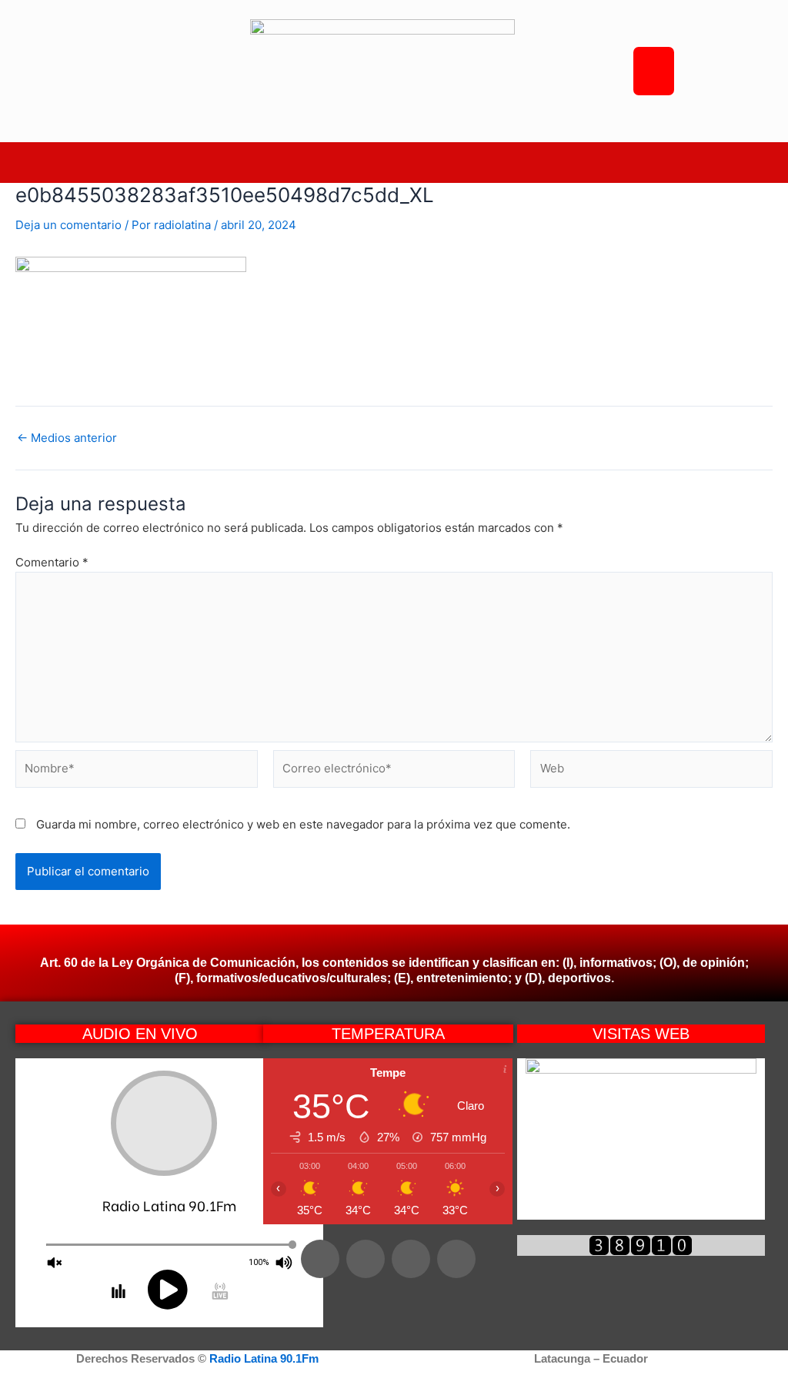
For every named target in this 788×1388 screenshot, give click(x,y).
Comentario (51, 562)
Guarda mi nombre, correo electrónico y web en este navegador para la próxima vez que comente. (303, 824)
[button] (394, 162)
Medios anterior (67, 437)
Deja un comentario (68, 224)
